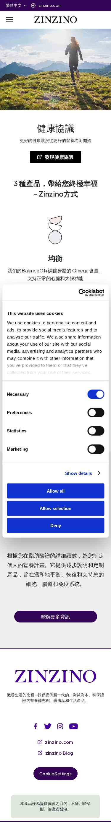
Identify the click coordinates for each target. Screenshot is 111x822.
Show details (78, 472)
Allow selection (55, 508)
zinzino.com (50, 5)
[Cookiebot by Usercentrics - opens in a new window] (79, 292)
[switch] (95, 412)
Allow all (56, 490)
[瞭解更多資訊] (55, 602)
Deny (55, 525)
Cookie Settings (55, 773)
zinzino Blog (59, 753)
